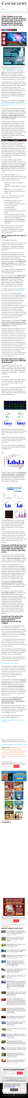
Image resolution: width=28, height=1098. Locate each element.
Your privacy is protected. (6, 770)
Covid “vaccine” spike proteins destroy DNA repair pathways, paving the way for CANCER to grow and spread (16, 970)
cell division (19, 749)
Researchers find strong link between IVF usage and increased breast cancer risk (16, 1061)
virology (24, 756)
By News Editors (14, 958)
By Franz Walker (14, 1026)
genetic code (10, 752)
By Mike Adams (14, 989)
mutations (4, 754)
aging (11, 747)
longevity (17, 752)
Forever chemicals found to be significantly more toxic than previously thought (16, 950)
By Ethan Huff (13, 935)
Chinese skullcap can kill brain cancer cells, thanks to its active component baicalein (15, 939)
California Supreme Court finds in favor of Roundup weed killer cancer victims (16, 956)
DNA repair (20, 751)
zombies (3, 757)
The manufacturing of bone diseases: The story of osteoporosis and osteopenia (15, 1017)
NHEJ (8, 754)
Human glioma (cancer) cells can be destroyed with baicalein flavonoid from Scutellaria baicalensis (15, 1055)
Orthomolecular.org (18, 290)
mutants (22, 752)
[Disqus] (14, 842)
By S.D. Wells (14, 1013)
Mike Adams (10, 27)
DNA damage (13, 751)
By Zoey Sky (13, 947)
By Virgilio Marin (15, 1063)
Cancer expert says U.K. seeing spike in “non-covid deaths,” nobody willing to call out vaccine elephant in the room (16, 932)
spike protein (20, 754)
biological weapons (6, 749)
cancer (14, 749)
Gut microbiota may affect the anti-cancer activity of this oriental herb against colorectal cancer (16, 1023)
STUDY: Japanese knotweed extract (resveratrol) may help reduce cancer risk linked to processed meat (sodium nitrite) (16, 1042)
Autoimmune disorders (19, 747)
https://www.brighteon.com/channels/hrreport (14, 744)
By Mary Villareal (14, 952)
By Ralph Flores (14, 941)
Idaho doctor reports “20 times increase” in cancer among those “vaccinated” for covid (16, 1048)
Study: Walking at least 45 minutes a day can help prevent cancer (15, 945)
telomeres (4, 756)
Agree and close (14, 1089)
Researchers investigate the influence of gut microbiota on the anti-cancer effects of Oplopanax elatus (16, 1036)
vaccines (19, 756)
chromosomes (5, 751)
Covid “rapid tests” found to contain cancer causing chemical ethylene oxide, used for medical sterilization (16, 993)
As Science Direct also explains (9, 663)
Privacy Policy (11, 1086)
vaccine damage (11, 756)
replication (13, 754)
